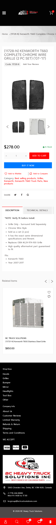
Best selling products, (25, 178)
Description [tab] (12, 210)
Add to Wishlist (14, 173)
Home (5, 34)
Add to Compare (40, 173)
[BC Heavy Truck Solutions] (28, 12)
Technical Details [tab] (38, 210)
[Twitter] (15, 195)
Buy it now (28, 165)
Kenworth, (9, 181)
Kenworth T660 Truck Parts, (29, 181)
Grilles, (40, 178)
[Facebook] (21, 195)
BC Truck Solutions (15, 338)
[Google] (27, 195)
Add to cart (39, 155)
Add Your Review (31, 64)
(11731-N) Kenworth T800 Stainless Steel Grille (25, 341)
